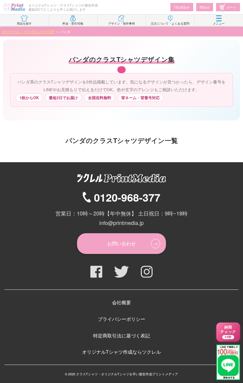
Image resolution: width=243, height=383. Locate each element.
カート (231, 7)
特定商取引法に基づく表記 (121, 335)
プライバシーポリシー (121, 319)
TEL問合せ (182, 7)
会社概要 (121, 302)
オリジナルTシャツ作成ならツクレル (121, 351)
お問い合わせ (121, 243)
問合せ (205, 7)
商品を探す (24, 23)
